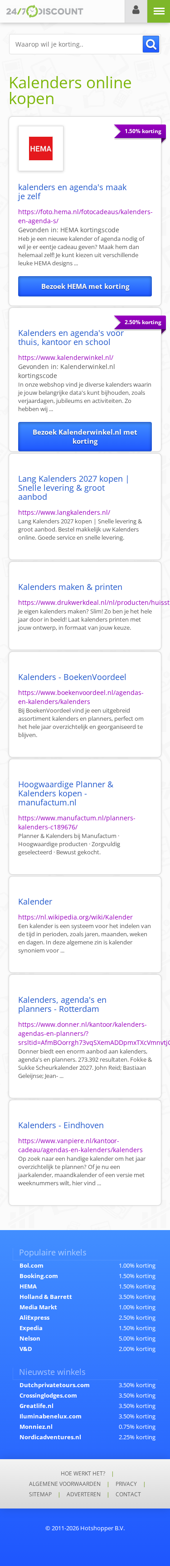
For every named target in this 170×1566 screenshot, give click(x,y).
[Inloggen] (136, 11)
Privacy (126, 1484)
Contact (128, 1494)
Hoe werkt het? (83, 1473)
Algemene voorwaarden (65, 1484)
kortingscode (89, 229)
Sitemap (40, 1494)
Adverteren (84, 1494)
